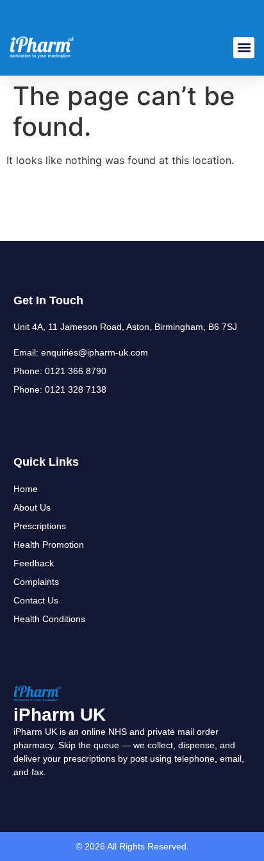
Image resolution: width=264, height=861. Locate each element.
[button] (243, 47)
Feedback (33, 563)
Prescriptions (39, 526)
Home (25, 489)
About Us (32, 507)
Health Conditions (49, 619)
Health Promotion (48, 544)
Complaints (36, 582)
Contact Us (35, 600)
